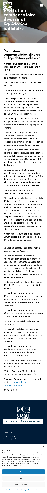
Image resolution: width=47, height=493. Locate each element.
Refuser (23, 478)
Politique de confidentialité (30, 490)
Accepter (23, 472)
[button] (43, 446)
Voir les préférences (23, 484)
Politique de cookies (13, 490)
